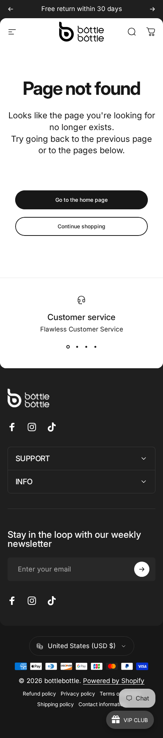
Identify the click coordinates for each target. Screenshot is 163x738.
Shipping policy (55, 704)
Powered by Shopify (113, 681)
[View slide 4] (95, 346)
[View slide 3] (86, 346)
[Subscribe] (141, 569)
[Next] (152, 9)
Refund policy (39, 694)
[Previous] (10, 9)
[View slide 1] (67, 346)
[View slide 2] (77, 346)
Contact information (102, 704)
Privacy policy (78, 694)
